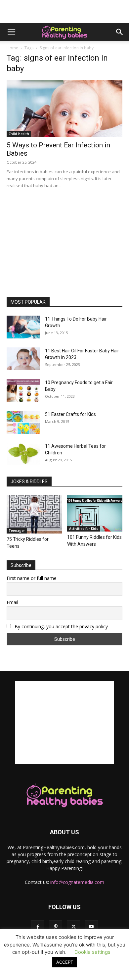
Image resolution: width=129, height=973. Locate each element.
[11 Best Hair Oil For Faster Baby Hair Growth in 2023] (23, 358)
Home (12, 48)
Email (12, 602)
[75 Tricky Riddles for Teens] (34, 514)
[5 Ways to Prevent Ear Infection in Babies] (64, 108)
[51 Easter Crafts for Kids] (23, 422)
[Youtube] (91, 927)
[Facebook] (37, 927)
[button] (11, 32)
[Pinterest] (55, 927)
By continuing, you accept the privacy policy (60, 626)
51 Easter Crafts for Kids (70, 414)
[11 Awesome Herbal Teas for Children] (23, 454)
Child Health (19, 133)
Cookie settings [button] (92, 952)
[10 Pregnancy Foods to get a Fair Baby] (23, 390)
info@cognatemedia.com (77, 882)
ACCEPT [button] (64, 962)
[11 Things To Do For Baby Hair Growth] (23, 327)
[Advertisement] (64, 11)
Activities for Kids (83, 528)
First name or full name (32, 578)
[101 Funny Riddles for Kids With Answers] (95, 513)
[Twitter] (73, 927)
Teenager (17, 530)
